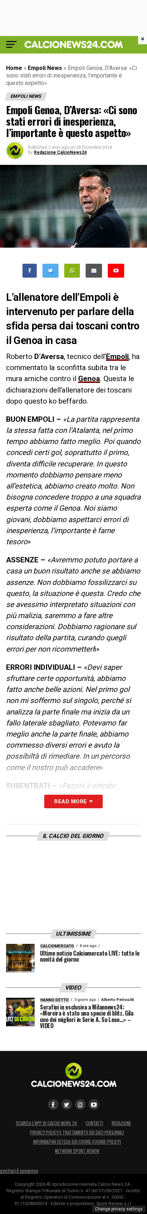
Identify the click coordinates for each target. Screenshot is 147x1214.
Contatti (94, 1123)
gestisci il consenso (19, 1170)
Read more (70, 801)
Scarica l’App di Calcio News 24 (46, 1123)
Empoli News (45, 68)
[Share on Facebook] (30, 270)
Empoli (117, 356)
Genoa (89, 378)
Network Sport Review (77, 1151)
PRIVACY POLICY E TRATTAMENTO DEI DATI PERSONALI (77, 1132)
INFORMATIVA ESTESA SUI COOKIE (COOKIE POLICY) (77, 1141)
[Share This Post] (72, 270)
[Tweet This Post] (50, 270)
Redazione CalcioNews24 (60, 152)
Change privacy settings (119, 1209)
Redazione (121, 1123)
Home (14, 68)
